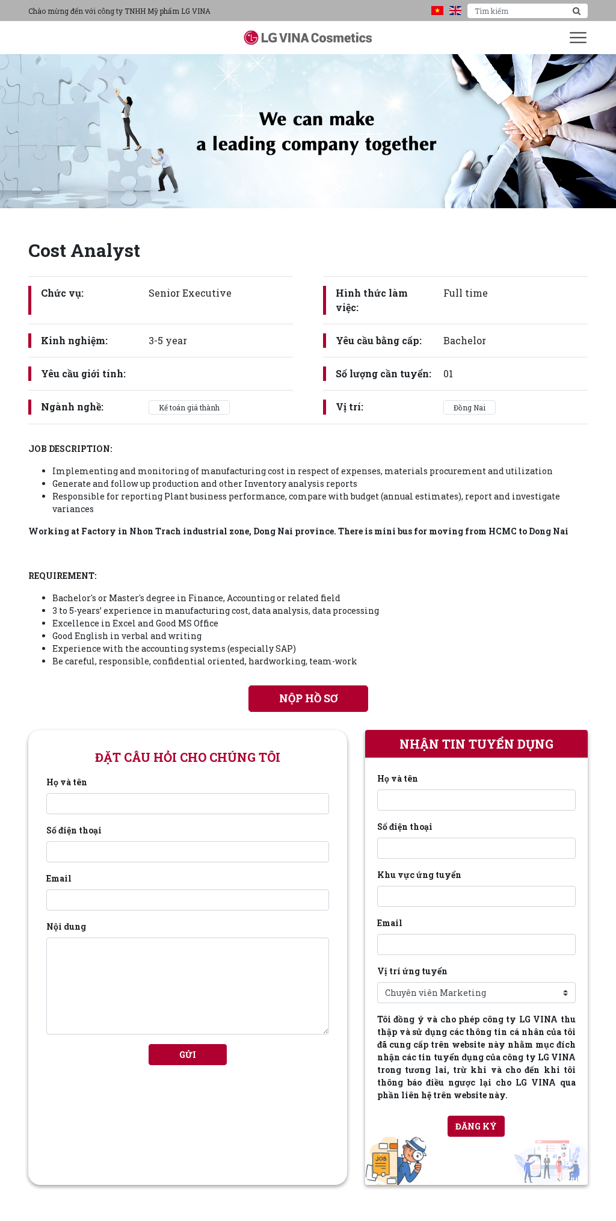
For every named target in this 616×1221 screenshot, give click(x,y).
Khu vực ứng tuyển (419, 874)
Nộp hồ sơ (308, 698)
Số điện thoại (74, 830)
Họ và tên (66, 782)
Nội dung (66, 926)
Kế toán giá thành (189, 407)
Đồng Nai (469, 407)
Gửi (187, 1054)
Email (59, 878)
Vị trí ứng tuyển (412, 971)
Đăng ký (476, 1126)
